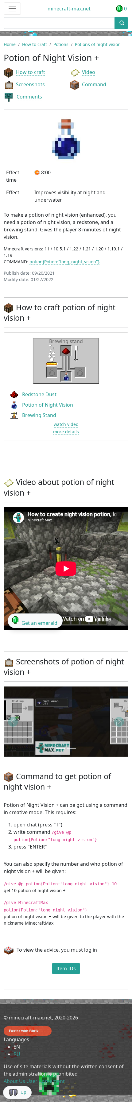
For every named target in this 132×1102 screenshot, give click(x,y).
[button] (13, 721)
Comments (29, 96)
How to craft (30, 72)
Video (88, 72)
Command (94, 84)
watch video (66, 424)
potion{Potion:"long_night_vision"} (64, 262)
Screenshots (30, 84)
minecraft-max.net (69, 8)
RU (17, 1054)
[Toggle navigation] (12, 8)
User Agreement (45, 1081)
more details (66, 432)
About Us (14, 1081)
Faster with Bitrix (24, 1031)
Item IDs (66, 968)
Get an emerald (39, 623)
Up (23, 1092)
